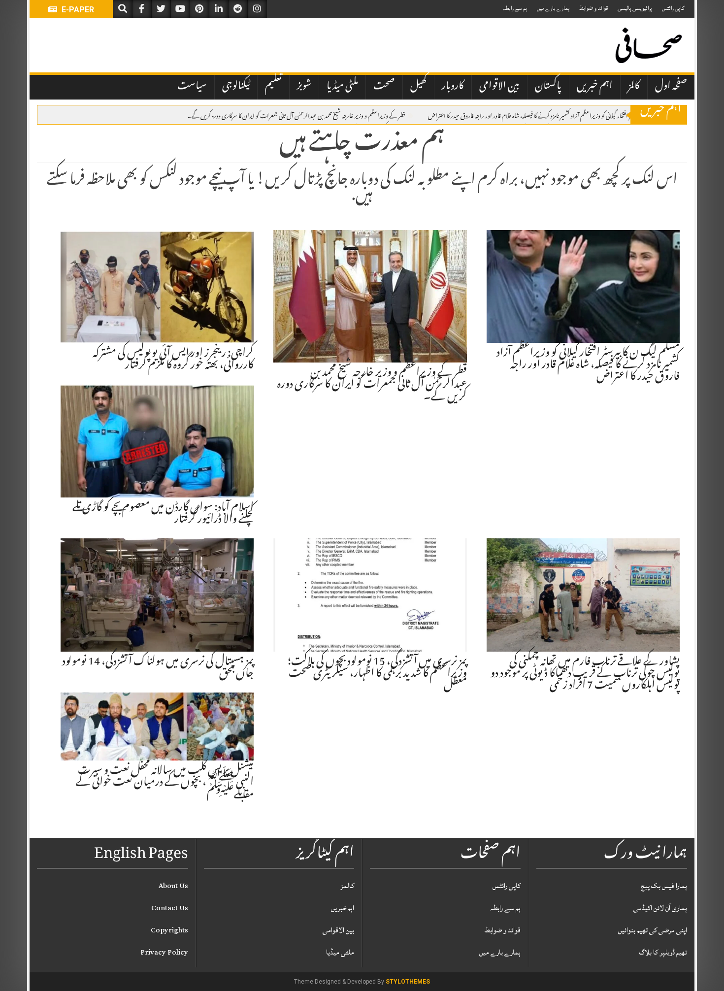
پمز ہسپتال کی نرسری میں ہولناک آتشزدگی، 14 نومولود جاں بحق (158, 668)
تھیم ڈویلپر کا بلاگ (663, 952)
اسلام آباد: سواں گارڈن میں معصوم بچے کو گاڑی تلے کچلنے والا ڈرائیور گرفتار (163, 514)
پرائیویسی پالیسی (635, 8)
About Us (173, 886)
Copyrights (169, 930)
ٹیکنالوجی (236, 86)
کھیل (418, 86)
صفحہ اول (671, 86)
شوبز (304, 86)
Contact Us (169, 908)
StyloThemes (408, 981)
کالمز (634, 86)
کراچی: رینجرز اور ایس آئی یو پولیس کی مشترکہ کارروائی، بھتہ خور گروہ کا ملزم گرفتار (173, 360)
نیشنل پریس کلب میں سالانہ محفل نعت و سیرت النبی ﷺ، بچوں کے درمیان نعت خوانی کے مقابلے (165, 783)
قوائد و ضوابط (593, 8)
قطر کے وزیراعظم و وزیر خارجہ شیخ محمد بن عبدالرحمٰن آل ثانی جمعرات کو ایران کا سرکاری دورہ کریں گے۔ (296, 115)
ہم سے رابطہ (515, 8)
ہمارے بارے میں (553, 8)
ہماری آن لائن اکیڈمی (660, 908)
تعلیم (273, 86)
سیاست (192, 86)
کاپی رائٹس (673, 8)
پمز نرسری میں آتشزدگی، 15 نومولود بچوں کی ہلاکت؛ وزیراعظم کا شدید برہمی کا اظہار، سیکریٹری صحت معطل (377, 674)
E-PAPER (77, 9)
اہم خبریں (595, 86)
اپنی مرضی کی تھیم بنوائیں (652, 930)
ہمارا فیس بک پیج (664, 886)
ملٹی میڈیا (342, 86)
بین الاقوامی (499, 86)
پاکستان (548, 86)
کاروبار (453, 86)
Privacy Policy (164, 952)
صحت (384, 86)
